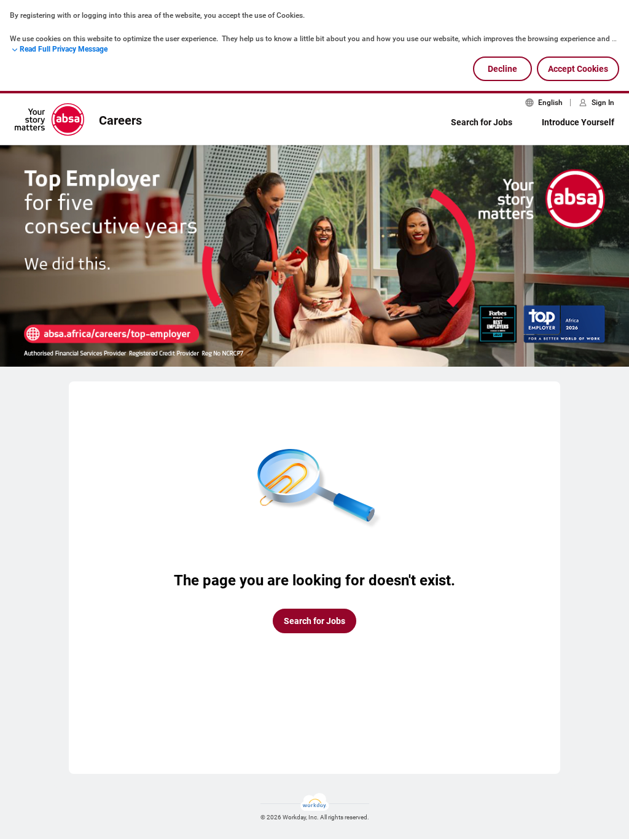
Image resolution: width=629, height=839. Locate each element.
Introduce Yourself (578, 122)
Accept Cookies (578, 69)
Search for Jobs (481, 122)
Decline (502, 69)
